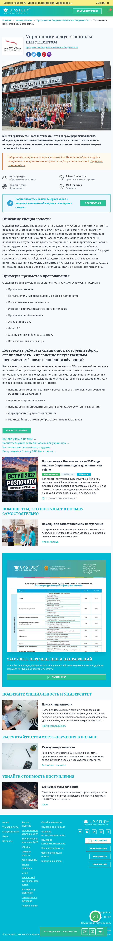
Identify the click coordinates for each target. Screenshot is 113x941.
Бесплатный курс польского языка (30, 881)
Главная (7, 20)
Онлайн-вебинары (51, 822)
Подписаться (93, 203)
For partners (100, 856)
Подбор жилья (30, 905)
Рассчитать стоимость (54, 765)
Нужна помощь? (98, 848)
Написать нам (100, 864)
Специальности (10, 831)
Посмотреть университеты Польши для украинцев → (35, 443)
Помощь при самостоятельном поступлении (72, 524)
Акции (5, 822)
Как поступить (29, 859)
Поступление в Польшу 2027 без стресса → (29, 451)
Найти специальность (54, 725)
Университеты (24, 20)
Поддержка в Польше (53, 827)
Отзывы (26, 847)
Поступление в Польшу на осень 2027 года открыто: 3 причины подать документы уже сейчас (72, 465)
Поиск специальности (57, 704)
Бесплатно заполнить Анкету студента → (28, 447)
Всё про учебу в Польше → (19, 439)
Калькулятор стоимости (58, 747)
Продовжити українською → (57, 2)
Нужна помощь (50, 541)
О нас (25, 872)
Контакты (7, 841)
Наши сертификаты (52, 848)
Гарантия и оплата (51, 861)
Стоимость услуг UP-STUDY (60, 787)
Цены (45, 804)
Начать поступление (87, 11)
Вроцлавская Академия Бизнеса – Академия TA (63, 20)
